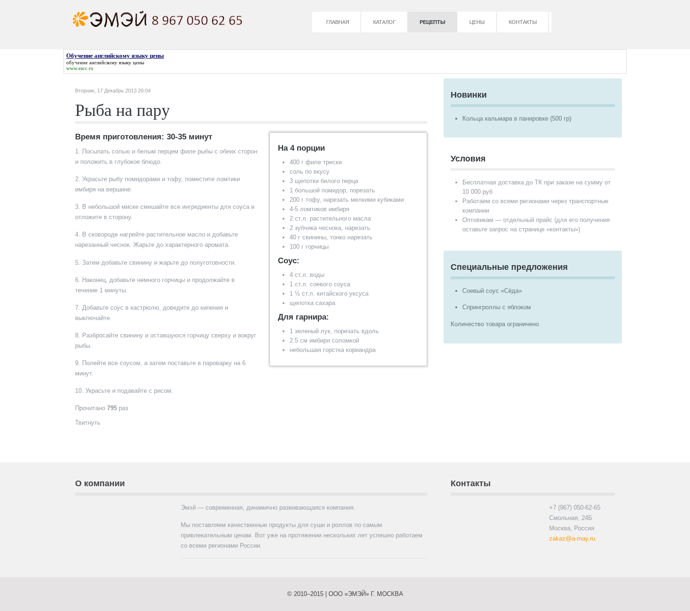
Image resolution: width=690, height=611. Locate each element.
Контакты (523, 22)
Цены (477, 22)
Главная (337, 22)
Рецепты (432, 22)
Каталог (384, 22)
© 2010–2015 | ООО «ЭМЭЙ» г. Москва (345, 593)
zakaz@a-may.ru (572, 538)
